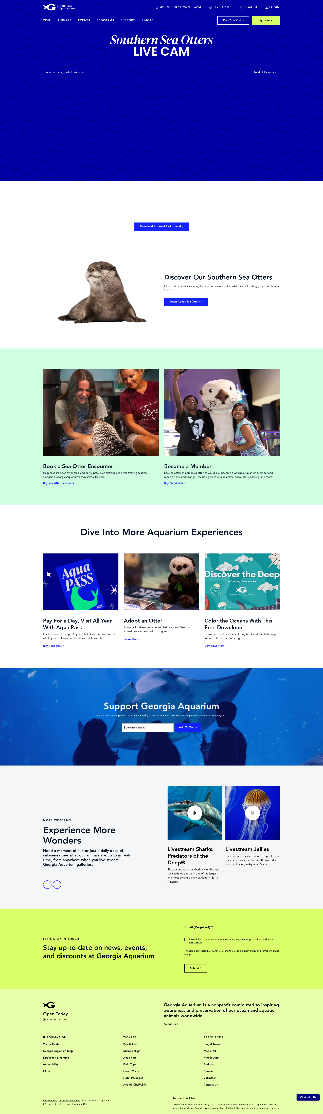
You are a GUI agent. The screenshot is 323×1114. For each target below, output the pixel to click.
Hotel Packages (133, 1078)
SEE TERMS (195, 942)
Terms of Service (270, 950)
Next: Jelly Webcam (266, 72)
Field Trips (129, 1064)
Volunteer (210, 1078)
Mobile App (211, 1057)
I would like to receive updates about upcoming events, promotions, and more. (231, 941)
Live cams (223, 7)
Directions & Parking (56, 1057)
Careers (208, 1071)
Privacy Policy (249, 950)
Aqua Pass (129, 1057)
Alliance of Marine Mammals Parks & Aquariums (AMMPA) (247, 1104)
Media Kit (210, 1051)
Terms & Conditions (69, 1100)
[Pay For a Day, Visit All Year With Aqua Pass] (80, 609)
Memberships (131, 1051)
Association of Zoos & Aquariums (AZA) (193, 1104)
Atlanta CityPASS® (135, 1084)
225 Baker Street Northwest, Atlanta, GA (65, 1104)
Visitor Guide (51, 1044)
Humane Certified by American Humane (257, 1108)
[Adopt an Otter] (161, 609)
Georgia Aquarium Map (58, 1051)
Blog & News (212, 1044)
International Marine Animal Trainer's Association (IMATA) (203, 1108)
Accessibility (50, 1064)
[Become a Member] (222, 454)
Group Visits (131, 1071)
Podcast (209, 1064)
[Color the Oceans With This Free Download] (242, 609)
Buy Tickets (130, 1044)
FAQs (46, 1071)
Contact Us (211, 1084)
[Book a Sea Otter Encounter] (101, 454)
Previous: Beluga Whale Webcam (64, 72)
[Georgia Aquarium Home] (59, 7)
